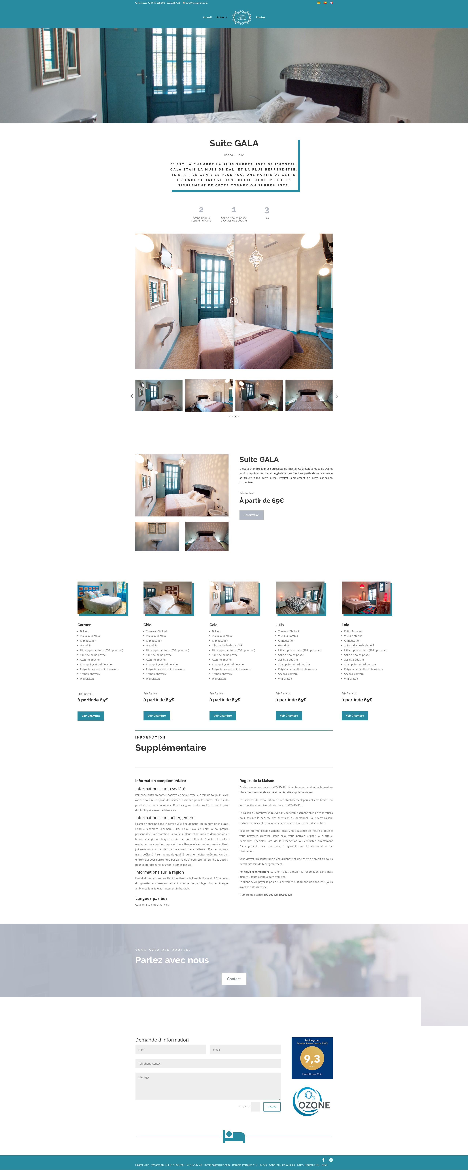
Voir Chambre (91, 715)
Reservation (251, 515)
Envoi (272, 1106)
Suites (220, 17)
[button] (131, 396)
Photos (260, 17)
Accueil (207, 17)
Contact (234, 979)
